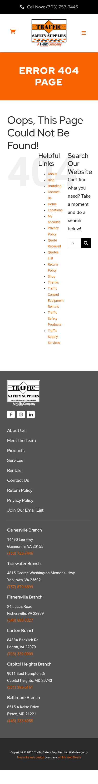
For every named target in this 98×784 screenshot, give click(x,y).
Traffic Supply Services (54, 337)
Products (15, 450)
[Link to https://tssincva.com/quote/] (13, 31)
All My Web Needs (69, 757)
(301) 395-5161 (20, 687)
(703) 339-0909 (20, 654)
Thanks (53, 282)
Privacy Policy (20, 500)
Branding (54, 186)
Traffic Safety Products (54, 318)
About (52, 174)
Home (52, 204)
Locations (55, 210)
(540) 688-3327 (20, 620)
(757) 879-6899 (20, 587)
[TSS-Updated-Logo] (49, 21)
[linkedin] (31, 414)
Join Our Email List (25, 510)
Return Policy (19, 490)
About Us (16, 430)
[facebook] (11, 414)
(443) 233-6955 (20, 721)
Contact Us (18, 480)
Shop (51, 276)
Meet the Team (21, 440)
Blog (51, 180)
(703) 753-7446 (20, 553)
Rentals (14, 470)
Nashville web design (30, 757)
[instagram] (21, 414)
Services (15, 460)
